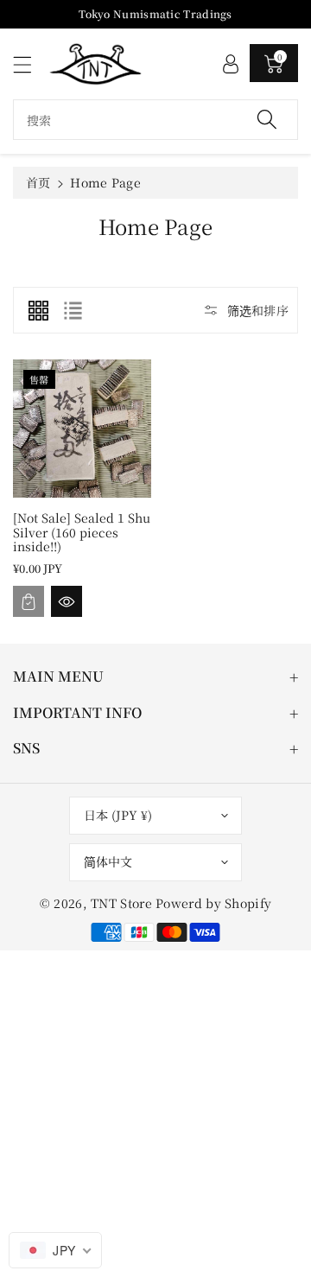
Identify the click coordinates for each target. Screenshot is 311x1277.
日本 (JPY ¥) (118, 814)
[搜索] (267, 119)
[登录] (231, 63)
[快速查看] (66, 601)
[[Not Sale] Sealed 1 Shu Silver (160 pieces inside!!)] (82, 428)
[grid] (38, 310)
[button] (30, 64)
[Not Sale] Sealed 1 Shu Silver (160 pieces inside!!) (81, 532)
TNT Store (121, 903)
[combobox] (155, 119)
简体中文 (108, 861)
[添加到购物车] (28, 601)
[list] (72, 310)
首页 (38, 182)
